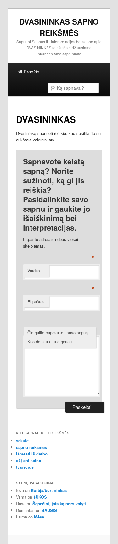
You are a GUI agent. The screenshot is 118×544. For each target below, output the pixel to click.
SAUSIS (49, 510)
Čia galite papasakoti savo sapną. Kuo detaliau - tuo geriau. (58, 337)
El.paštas (36, 302)
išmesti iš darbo (32, 454)
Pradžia (30, 71)
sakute (22, 441)
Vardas (33, 270)
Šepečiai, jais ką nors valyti (59, 504)
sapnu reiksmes (31, 447)
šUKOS (40, 497)
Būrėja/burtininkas (49, 490)
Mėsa (39, 517)
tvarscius (25, 467)
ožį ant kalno (28, 460)
